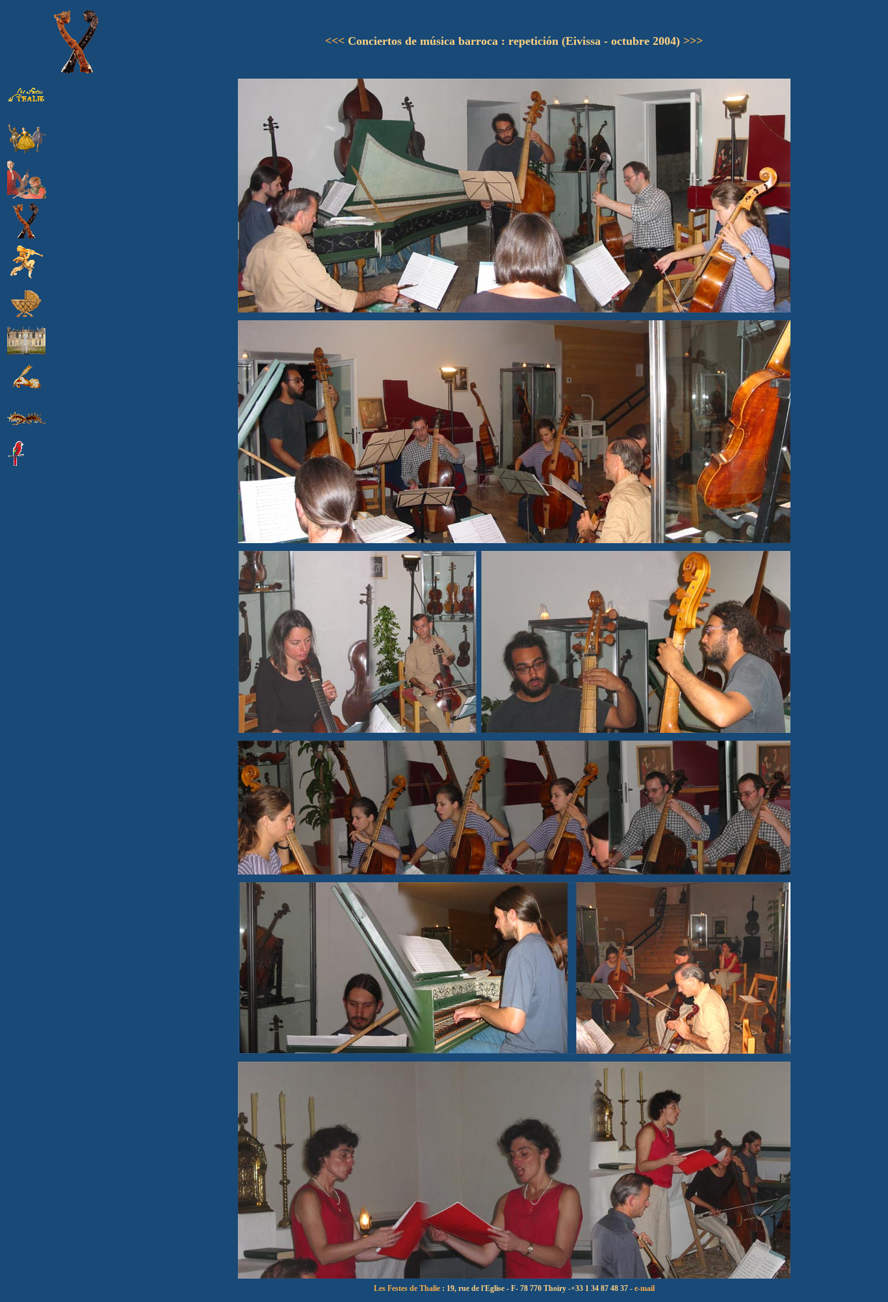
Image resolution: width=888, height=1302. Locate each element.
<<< (335, 40)
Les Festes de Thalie (407, 1288)
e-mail (644, 1288)
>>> (693, 40)
